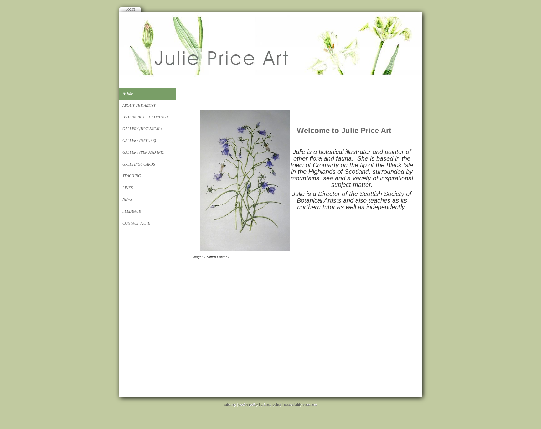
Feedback (131, 211)
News (127, 199)
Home (127, 93)
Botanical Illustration (145, 117)
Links (127, 188)
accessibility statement (300, 404)
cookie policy (248, 404)
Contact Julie (136, 223)
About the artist (139, 105)
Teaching (131, 176)
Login (130, 9)
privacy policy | (272, 404)
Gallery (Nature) (139, 140)
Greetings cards (138, 164)
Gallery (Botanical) (142, 129)
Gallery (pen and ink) (143, 152)
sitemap (230, 404)
